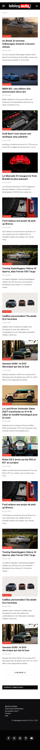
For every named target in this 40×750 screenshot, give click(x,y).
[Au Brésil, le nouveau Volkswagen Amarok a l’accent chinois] (20, 27)
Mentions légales (11, 706)
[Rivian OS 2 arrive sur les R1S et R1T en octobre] (20, 446)
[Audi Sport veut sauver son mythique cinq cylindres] (20, 120)
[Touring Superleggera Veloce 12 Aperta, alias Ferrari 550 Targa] (20, 255)
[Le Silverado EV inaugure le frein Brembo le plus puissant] (20, 163)
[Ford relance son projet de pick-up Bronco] (20, 207)
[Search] (36, 6)
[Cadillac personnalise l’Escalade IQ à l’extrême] (20, 303)
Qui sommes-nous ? (12, 711)
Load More (19, 672)
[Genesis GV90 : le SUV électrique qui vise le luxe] (20, 350)
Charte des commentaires (14, 709)
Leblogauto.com (19, 720)
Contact (8, 713)
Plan (6, 716)
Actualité (7, 36)
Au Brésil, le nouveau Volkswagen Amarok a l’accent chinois (18, 43)
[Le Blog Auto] (20, 6)
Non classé (7, 264)
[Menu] (3, 6)
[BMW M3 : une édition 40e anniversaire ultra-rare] (20, 75)
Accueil (4, 12)
